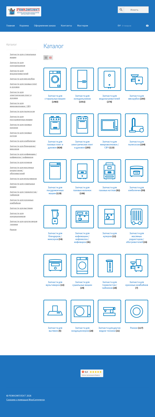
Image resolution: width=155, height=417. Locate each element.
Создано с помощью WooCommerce (25, 399)
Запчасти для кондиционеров (17, 215)
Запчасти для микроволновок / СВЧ (20, 105)
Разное (13, 229)
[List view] (50, 57)
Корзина (24, 25)
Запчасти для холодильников (17, 64)
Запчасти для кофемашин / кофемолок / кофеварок (23, 156)
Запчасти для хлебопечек (22, 141)
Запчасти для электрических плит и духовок (20, 95)
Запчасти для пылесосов (22, 111)
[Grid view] (45, 57)
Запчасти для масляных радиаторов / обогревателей (22, 170)
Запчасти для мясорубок (22, 78)
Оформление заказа (45, 25)
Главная (10, 25)
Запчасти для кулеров (21, 162)
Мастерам (82, 25)
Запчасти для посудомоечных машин (21, 118)
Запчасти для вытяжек (21, 208)
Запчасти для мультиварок (23, 178)
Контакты (66, 25)
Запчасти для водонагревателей (19, 72)
